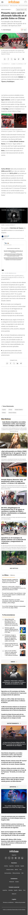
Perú (20, 869)
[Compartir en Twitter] (11, 59)
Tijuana (4, 409)
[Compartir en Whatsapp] (4, 59)
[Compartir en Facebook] (8, 59)
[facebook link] (6, 858)
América (6, 866)
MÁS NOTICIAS (14, 568)
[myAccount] (25, 2)
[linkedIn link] (22, 858)
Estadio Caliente (18, 409)
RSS (22, 873)
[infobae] (14, 2)
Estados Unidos (10, 869)
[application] (14, 215)
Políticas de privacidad (20, 902)
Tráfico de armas (10, 5)
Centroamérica (7, 873)
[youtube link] (15, 858)
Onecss (4, 412)
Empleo (17, 881)
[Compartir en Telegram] (18, 59)
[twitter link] (9, 858)
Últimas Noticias (16, 873)
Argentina (11, 866)
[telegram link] (19, 858)
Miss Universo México (20, 5)
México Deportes (5, 9)
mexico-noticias (12, 412)
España (22, 866)
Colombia (17, 866)
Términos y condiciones (8, 902)
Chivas (10, 409)
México (16, 869)
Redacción (11, 881)
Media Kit (14, 893)
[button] (2, 2)
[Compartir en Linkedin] (15, 59)
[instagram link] (12, 858)
